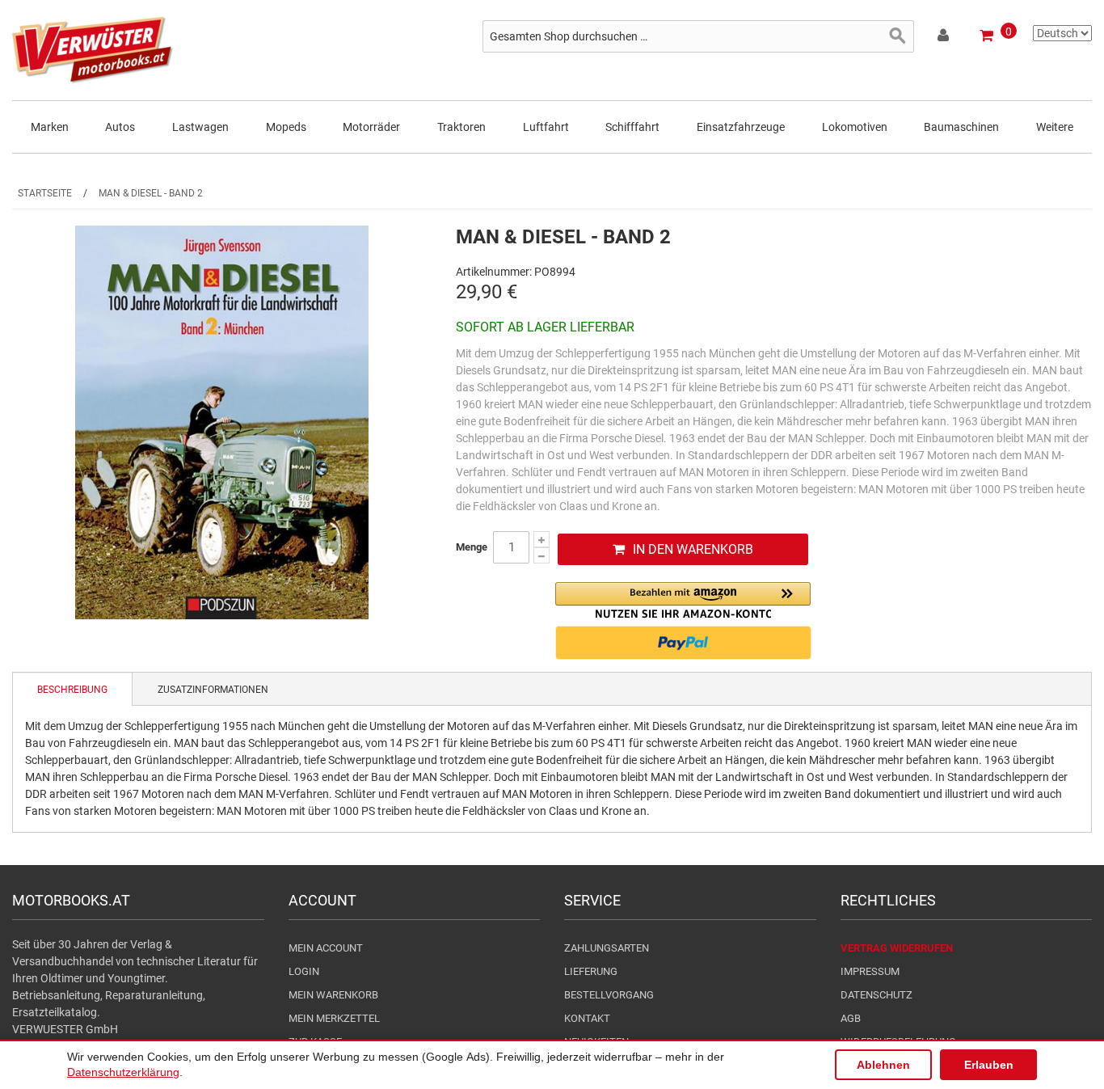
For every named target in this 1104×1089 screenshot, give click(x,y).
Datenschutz (876, 995)
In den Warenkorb (693, 549)
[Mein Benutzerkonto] (944, 38)
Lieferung (590, 971)
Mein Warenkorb (333, 995)
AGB (851, 1018)
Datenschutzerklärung (123, 1072)
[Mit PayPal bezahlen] (683, 642)
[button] (683, 600)
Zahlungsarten (606, 948)
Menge (471, 547)
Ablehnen (883, 1064)
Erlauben (988, 1064)
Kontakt (587, 1018)
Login (304, 971)
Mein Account (326, 948)
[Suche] (898, 36)
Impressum (870, 971)
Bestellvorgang (609, 995)
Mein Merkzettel (334, 1018)
